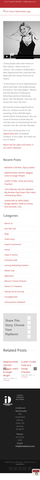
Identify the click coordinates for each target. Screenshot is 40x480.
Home (7, 249)
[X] (29, 322)
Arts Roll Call (10, 228)
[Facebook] (29, 318)
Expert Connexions (12, 244)
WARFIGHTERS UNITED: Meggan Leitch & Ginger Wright (10, 368)
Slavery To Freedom (13, 286)
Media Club (9, 270)
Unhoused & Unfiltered (14, 302)
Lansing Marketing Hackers (16, 265)
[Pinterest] (29, 332)
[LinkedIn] (29, 327)
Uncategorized (10, 297)
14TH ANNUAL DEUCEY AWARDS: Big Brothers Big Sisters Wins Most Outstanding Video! (20, 192)
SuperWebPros (20, 464)
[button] (4, 368)
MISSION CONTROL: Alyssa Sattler (19, 167)
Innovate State (10, 260)
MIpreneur (9, 276)
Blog (6, 234)
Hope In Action (11, 254)
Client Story (9, 239)
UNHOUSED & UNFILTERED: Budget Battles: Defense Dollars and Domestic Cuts (18, 203)
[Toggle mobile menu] (36, 11)
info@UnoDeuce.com (29, 2)
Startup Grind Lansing (14, 291)
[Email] (29, 336)
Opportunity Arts (10, 133)
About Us (8, 223)
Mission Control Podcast (15, 281)
